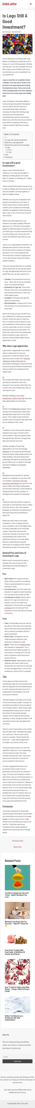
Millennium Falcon (19, 409)
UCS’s (29, 732)
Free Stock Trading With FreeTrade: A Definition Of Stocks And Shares (15, 952)
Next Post (18, 847)
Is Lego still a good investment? (16, 140)
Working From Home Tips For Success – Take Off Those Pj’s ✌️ (16, 923)
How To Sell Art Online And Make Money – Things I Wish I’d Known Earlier (17, 989)
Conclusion (9, 157)
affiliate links (22, 1090)
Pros (9, 150)
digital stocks (25, 645)
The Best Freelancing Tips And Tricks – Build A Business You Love (16, 895)
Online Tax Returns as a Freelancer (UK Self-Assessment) (14, 1018)
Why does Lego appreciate (14, 142)
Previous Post (17, 841)
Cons (10, 152)
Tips (6, 155)
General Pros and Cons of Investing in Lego (17, 146)
